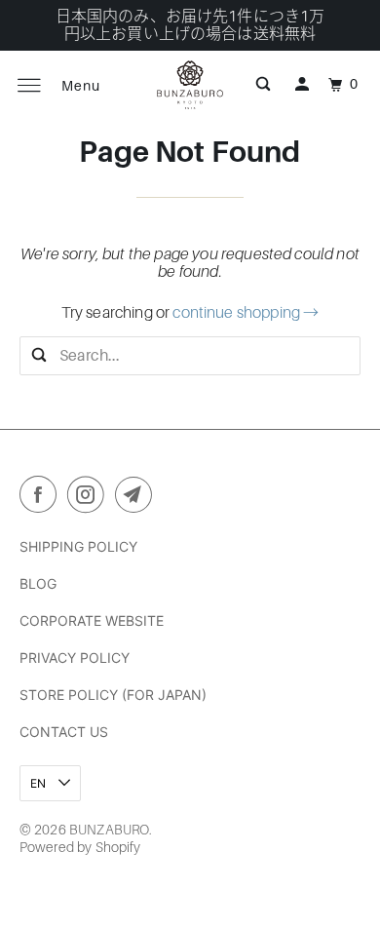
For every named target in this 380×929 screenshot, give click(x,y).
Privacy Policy (74, 657)
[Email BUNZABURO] (137, 498)
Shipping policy (78, 546)
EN (39, 783)
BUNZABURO (109, 829)
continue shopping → (245, 313)
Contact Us (63, 731)
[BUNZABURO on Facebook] (41, 498)
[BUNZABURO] (190, 85)
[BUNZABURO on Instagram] (89, 498)
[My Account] (302, 85)
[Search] (263, 85)
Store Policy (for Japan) (113, 694)
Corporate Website (91, 620)
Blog (38, 583)
